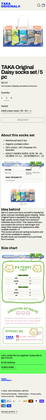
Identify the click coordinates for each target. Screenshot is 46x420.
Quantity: (5, 92)
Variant (4, 106)
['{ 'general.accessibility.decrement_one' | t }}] (2, 98)
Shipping (15, 86)
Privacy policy (35, 394)
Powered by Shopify (9, 394)
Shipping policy (21, 396)
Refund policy (23, 394)
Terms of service (7, 396)
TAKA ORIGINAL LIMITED (18, 391)
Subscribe (7, 367)
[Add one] (11, 98)
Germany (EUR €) (8, 412)
